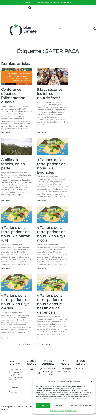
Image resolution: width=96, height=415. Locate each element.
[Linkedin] (82, 368)
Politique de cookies (57, 411)
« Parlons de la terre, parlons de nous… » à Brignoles (51, 166)
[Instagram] (85, 368)
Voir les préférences (80, 405)
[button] (91, 381)
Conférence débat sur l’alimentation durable (13, 95)
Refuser (59, 405)
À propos (13, 392)
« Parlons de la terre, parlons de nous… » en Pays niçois (51, 233)
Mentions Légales (71, 411)
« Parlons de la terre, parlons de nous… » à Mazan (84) (15, 233)
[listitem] (48, 2)
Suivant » (46, 344)
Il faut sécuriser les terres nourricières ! (50, 93)
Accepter (43, 405)
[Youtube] (76, 368)
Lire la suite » (5, 132)
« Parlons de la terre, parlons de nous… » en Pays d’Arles (15, 301)
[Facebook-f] (79, 368)
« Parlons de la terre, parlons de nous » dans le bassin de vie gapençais (51, 303)
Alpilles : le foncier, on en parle (13, 164)
